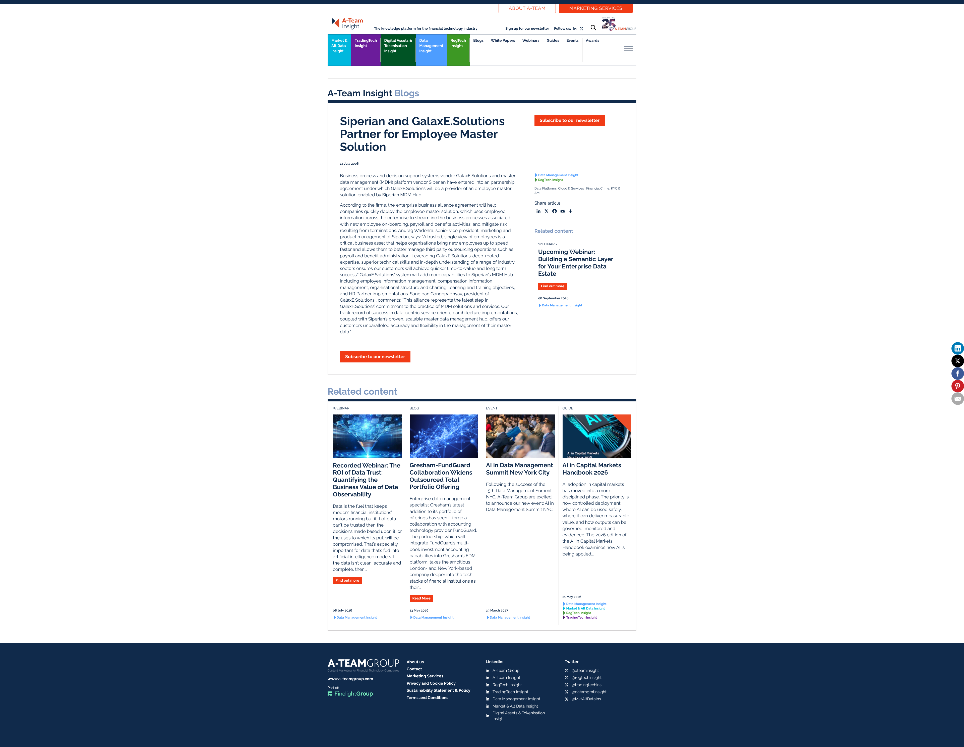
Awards (592, 40)
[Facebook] (957, 373)
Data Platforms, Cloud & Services (559, 189)
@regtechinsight (586, 677)
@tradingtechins (586, 684)
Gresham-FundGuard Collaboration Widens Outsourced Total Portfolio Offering (441, 475)
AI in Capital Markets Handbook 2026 (592, 468)
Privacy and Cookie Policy (431, 683)
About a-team (527, 8)
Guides (553, 40)
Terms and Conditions (427, 697)
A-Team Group (506, 670)
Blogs (478, 40)
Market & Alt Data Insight (585, 609)
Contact (414, 669)
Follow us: (562, 29)
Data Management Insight (431, 45)
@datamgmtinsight (589, 691)
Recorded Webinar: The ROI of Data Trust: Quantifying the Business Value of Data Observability (366, 480)
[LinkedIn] (957, 348)
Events (573, 40)
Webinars (530, 40)
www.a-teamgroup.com (350, 678)
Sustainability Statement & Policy (438, 690)
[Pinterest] (957, 386)
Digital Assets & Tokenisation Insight (398, 45)
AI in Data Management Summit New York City (519, 468)
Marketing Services (595, 8)
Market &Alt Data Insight (339, 45)
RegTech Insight (458, 43)
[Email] (957, 398)
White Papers (503, 40)
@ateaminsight (585, 670)
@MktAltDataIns (586, 698)
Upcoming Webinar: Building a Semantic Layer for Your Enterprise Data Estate (575, 262)
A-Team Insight (506, 677)
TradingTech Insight (366, 43)
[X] (957, 361)
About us (415, 662)
